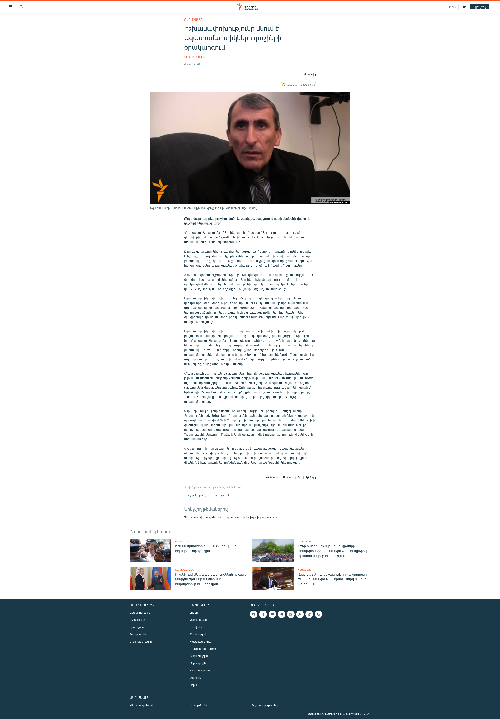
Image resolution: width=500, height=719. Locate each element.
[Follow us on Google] (318, 614)
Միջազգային (198, 663)
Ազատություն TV (140, 612)
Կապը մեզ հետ (200, 705)
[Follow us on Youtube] (272, 614)
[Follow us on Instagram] (291, 614)
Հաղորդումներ (138, 634)
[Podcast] (309, 614)
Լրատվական (138, 627)
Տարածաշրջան (184, 569)
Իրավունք (181, 541)
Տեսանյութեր (137, 619)
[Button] (310, 74)
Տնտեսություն (198, 634)
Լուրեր (194, 612)
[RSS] (300, 614)
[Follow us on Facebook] (253, 614)
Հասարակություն (200, 641)
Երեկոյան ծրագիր (141, 641)
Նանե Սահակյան (194, 56)
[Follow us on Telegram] (281, 614)
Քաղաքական (194, 19)
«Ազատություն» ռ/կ (141, 705)
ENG (452, 7)
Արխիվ (194, 685)
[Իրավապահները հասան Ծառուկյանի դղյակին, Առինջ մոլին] (150, 550)
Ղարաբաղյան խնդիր (203, 648)
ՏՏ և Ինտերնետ (200, 670)
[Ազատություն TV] (464, 7)
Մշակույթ (195, 677)
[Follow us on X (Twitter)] (263, 614)
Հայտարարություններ (265, 705)
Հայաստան (305, 569)
